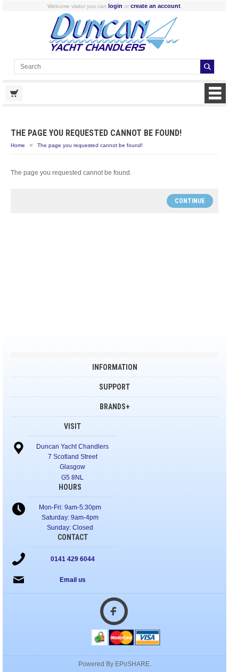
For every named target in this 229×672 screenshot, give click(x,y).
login (115, 6)
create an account (155, 6)
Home (18, 145)
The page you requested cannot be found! (90, 145)
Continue (190, 201)
